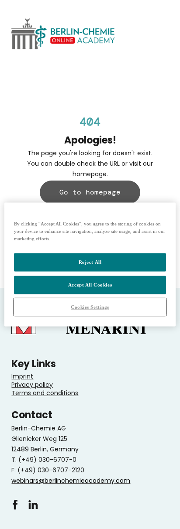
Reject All (90, 261)
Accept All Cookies (90, 284)
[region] (89, 264)
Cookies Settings (90, 306)
